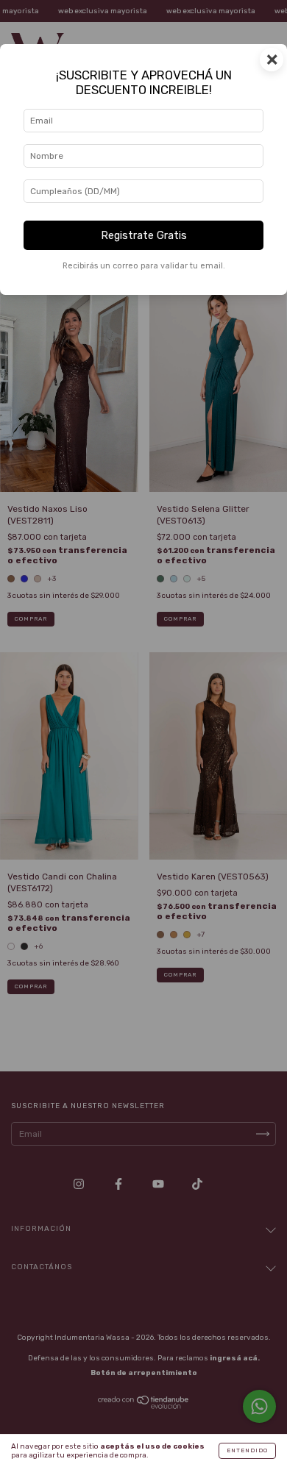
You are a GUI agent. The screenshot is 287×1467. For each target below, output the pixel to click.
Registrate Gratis (144, 235)
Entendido (247, 1450)
